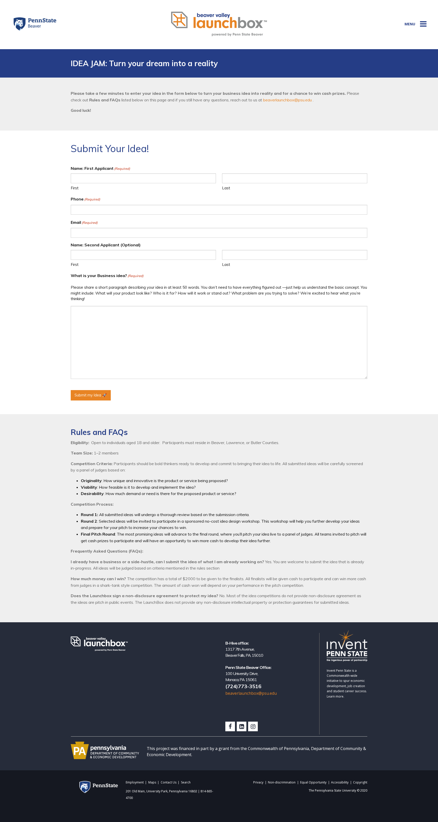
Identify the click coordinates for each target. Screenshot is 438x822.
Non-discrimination (282, 782)
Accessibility (340, 782)
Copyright (360, 782)
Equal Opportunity (313, 782)
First (75, 188)
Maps (152, 782)
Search (186, 782)
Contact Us (168, 782)
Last (226, 188)
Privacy (258, 782)
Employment (135, 782)
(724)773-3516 (243, 686)
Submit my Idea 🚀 (91, 395)
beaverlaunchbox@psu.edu (287, 99)
